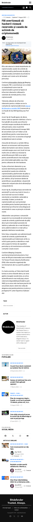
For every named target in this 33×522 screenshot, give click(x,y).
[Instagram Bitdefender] (20, 436)
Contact (16, 510)
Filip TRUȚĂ (18, 452)
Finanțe (12, 393)
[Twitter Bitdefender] (13, 436)
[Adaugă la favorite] (28, 17)
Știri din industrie (15, 461)
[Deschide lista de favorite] (27, 7)
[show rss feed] (24, 8)
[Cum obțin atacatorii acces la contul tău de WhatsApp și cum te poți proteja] (5, 416)
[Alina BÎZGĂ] (12, 470)
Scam (17, 393)
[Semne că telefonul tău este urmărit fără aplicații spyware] (5, 382)
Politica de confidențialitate (21, 507)
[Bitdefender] (6, 2)
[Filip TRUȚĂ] (12, 453)
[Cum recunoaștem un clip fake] (5, 450)
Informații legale (7, 507)
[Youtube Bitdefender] (27, 436)
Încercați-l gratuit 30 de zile (12, 45)
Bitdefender (9, 37)
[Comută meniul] (30, 2)
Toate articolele (21, 348)
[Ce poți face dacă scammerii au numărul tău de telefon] (5, 367)
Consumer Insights (7, 7)
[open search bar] (30, 8)
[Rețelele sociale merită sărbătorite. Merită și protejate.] (5, 467)
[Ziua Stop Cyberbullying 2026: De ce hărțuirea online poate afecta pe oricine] (5, 483)
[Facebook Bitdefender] (5, 436)
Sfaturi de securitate (8, 15)
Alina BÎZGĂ (18, 469)
